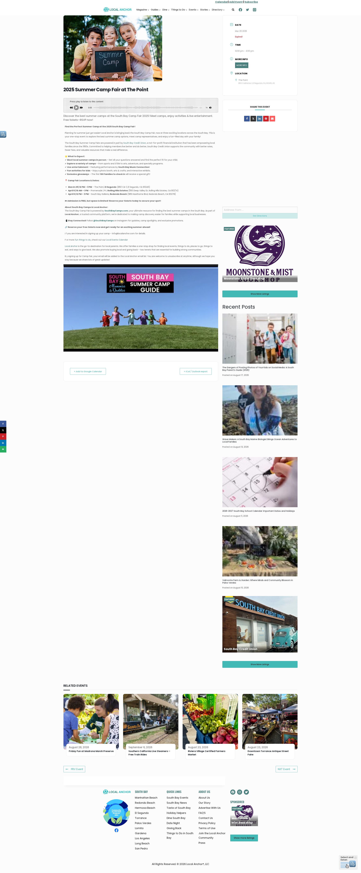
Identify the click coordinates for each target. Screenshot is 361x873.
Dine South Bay (176, 818)
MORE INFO (241, 65)
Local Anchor (71, 246)
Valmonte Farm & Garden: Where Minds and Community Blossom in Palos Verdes (257, 581)
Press (202, 843)
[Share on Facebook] (247, 118)
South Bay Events (177, 797)
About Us (204, 797)
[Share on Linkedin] (259, 118)
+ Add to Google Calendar (88, 371)
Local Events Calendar (117, 239)
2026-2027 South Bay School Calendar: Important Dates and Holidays (258, 510)
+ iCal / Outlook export (196, 371)
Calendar (221, 2)
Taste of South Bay (179, 808)
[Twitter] (247, 9)
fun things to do (83, 239)
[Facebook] (240, 9)
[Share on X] (253, 118)
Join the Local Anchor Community (212, 835)
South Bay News (177, 802)
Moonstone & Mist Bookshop (244, 279)
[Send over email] (3, 449)
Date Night (173, 823)
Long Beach (142, 843)
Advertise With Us (210, 808)
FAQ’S (202, 813)
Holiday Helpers (176, 813)
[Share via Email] (272, 118)
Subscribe (251, 2)
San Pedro (141, 848)
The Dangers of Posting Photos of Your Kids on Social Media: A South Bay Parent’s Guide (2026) (258, 368)
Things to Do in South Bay (180, 835)
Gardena (140, 833)
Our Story (204, 802)
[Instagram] (254, 9)
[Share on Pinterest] (266, 118)
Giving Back (174, 828)
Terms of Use (207, 828)
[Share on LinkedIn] (3, 443)
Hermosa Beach (145, 808)
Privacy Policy (207, 823)
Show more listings (260, 294)
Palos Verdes (143, 823)
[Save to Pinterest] (3, 436)
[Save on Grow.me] (3, 455)
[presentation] (260, 339)
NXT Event (284, 769)
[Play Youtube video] (140, 266)
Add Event (236, 2)
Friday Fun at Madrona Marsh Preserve (91, 751)
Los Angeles (142, 838)
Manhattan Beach (146, 797)
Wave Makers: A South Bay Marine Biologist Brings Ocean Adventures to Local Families (259, 440)
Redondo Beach (145, 802)
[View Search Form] (233, 9)
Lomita (139, 828)
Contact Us (206, 818)
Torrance (141, 818)
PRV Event (77, 769)
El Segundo (142, 813)
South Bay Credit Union (134, 143)
